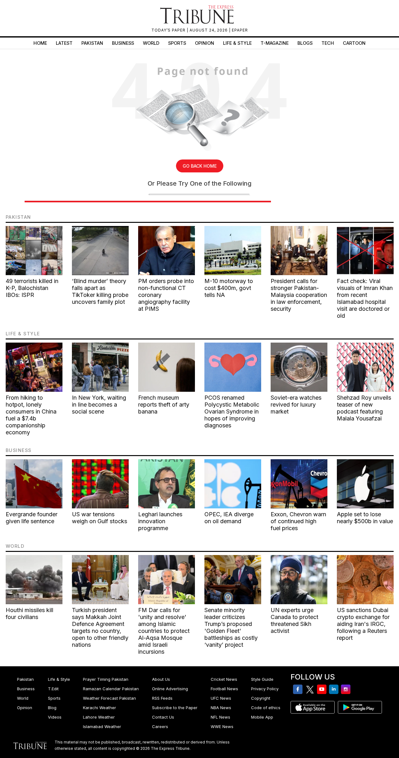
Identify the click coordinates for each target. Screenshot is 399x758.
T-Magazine (275, 43)
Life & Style (237, 43)
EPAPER (240, 30)
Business (123, 43)
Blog (52, 707)
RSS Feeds (162, 698)
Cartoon (354, 43)
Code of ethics (265, 707)
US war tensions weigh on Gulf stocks (99, 517)
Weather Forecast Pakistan (109, 698)
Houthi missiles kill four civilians (29, 613)
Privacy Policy (265, 688)
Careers (160, 726)
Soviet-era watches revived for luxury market (296, 404)
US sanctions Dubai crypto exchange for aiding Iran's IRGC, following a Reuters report (363, 624)
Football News (224, 688)
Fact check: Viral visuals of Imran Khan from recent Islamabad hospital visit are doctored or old (365, 298)
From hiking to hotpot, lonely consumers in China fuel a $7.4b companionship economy (31, 415)
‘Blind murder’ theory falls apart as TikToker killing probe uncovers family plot (100, 291)
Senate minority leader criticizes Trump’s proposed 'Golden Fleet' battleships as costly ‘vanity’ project (231, 627)
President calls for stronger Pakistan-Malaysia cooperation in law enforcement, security (299, 295)
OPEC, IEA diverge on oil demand (229, 517)
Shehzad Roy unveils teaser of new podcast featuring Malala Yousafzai (364, 408)
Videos (55, 717)
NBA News (221, 707)
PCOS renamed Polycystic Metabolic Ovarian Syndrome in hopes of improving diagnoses (231, 411)
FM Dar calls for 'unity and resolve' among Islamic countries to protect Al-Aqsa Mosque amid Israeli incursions (164, 631)
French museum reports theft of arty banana (163, 404)
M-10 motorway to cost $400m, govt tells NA (228, 288)
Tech (327, 43)
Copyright (260, 698)
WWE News (222, 726)
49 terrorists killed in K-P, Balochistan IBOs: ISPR (32, 288)
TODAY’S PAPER (169, 30)
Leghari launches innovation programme (160, 521)
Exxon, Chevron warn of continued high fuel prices (298, 521)
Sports (177, 43)
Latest (64, 43)
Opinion (204, 43)
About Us (161, 679)
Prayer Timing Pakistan (105, 679)
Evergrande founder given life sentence (31, 517)
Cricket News (224, 679)
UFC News (221, 698)
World (151, 43)
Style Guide (262, 679)
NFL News (220, 717)
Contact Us (163, 717)
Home (40, 43)
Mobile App (262, 717)
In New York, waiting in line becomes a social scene (99, 404)
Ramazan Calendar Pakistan (111, 688)
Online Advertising (170, 688)
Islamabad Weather (102, 726)
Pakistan (92, 43)
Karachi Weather (99, 707)
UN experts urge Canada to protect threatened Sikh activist (294, 620)
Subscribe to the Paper (174, 707)
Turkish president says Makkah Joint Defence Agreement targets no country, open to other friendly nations (100, 627)
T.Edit (53, 688)
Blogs (305, 43)
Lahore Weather (99, 717)
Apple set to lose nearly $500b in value (365, 517)
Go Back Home (200, 166)
